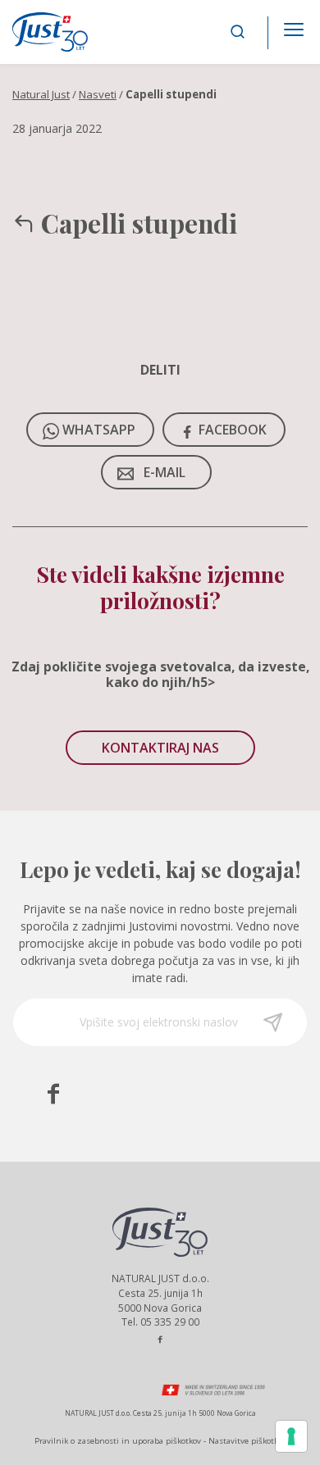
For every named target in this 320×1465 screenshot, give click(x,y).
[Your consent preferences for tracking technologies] (291, 1436)
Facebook (233, 430)
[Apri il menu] (293, 25)
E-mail (164, 472)
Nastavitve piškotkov (247, 1440)
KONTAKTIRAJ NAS (160, 748)
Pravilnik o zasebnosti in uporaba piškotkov (117, 1440)
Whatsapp (98, 430)
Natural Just (41, 94)
